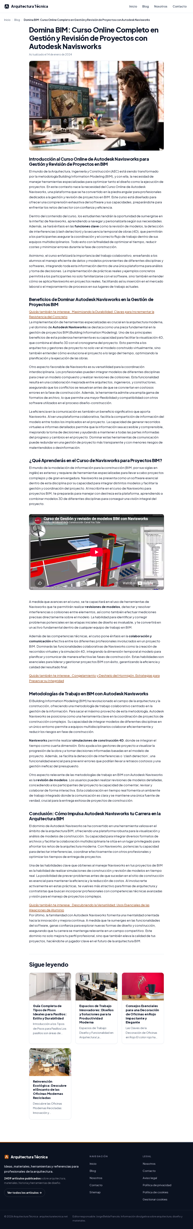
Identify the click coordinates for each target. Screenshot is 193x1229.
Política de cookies (155, 1192)
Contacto (180, 6)
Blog (145, 6)
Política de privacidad (157, 1185)
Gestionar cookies (155, 1199)
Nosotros (160, 6)
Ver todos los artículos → (24, 1192)
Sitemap (95, 1192)
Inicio (133, 6)
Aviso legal (150, 1178)
